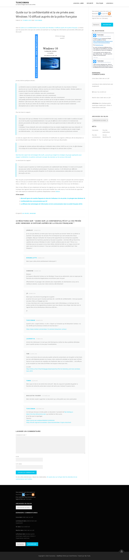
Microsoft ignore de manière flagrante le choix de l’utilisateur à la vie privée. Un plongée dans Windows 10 (53, 198)
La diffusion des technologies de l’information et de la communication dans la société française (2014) (51, 204)
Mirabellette (31, 258)
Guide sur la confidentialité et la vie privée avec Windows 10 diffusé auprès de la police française (48, 27)
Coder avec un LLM (104, 78)
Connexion (95, 130)
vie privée (25, 213)
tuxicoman (38, 20)
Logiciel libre (78, 3)
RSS (106, 13)
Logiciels (109, 3)
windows (33, 213)
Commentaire (21, 435)
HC (93, 92)
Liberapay (105, 18)
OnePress (59, 556)
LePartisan (95, 103)
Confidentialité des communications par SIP (34, 201)
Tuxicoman (22, 2)
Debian (58, 191)
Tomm (28, 380)
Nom (17, 456)
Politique (99, 3)
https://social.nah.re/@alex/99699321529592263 (40, 420)
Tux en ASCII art (101, 92)
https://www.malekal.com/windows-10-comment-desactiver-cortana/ (46, 329)
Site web (19, 464)
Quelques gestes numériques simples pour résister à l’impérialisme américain (102, 105)
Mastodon (95, 13)
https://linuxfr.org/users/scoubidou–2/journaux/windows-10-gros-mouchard (48, 422)
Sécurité (90, 3)
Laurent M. (30, 339)
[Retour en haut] (121, 552)
